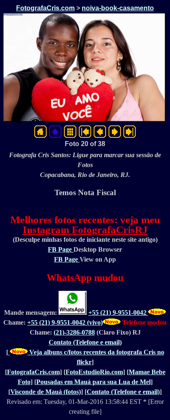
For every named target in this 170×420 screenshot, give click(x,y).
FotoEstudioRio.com (94, 371)
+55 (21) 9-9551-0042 (118, 312)
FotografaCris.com (45, 8)
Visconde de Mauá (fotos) (45, 391)
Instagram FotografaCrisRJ (85, 229)
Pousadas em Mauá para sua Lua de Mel (93, 381)
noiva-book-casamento (118, 8)
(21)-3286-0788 (74, 332)
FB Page (60, 249)
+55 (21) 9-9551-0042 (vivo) (65, 322)
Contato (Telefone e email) (85, 342)
